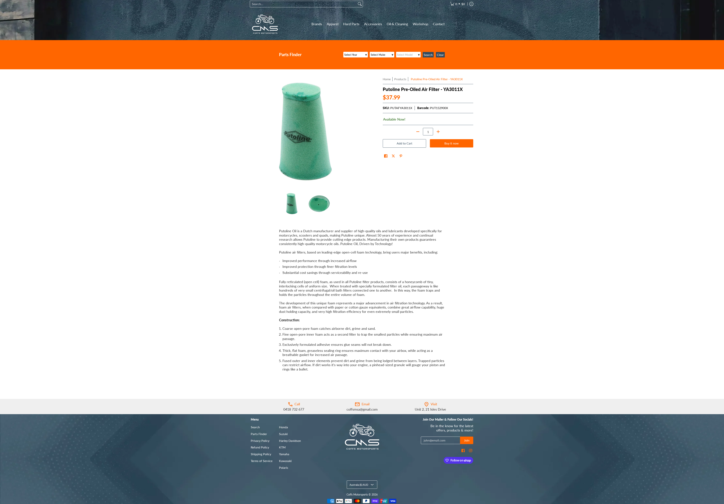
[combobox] (303, 4)
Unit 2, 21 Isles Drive (430, 409)
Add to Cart (404, 143)
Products (400, 79)
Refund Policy (260, 447)
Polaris (283, 467)
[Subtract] (418, 131)
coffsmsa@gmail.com (362, 409)
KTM (282, 447)
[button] (385, 156)
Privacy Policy (260, 440)
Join (466, 440)
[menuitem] (457, 4)
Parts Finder (259, 434)
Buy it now (451, 143)
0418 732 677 (293, 409)
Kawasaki (285, 461)
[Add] (438, 131)
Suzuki (283, 434)
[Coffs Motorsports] (265, 24)
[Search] (360, 4)
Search (255, 427)
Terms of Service (261, 461)
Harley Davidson (290, 440)
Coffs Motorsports (357, 494)
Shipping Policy (261, 454)
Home (387, 79)
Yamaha (284, 454)
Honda (283, 427)
